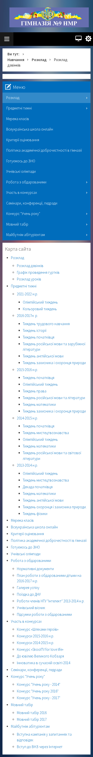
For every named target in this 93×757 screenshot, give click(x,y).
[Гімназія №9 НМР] (49, 17)
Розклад (39, 59)
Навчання (15, 59)
